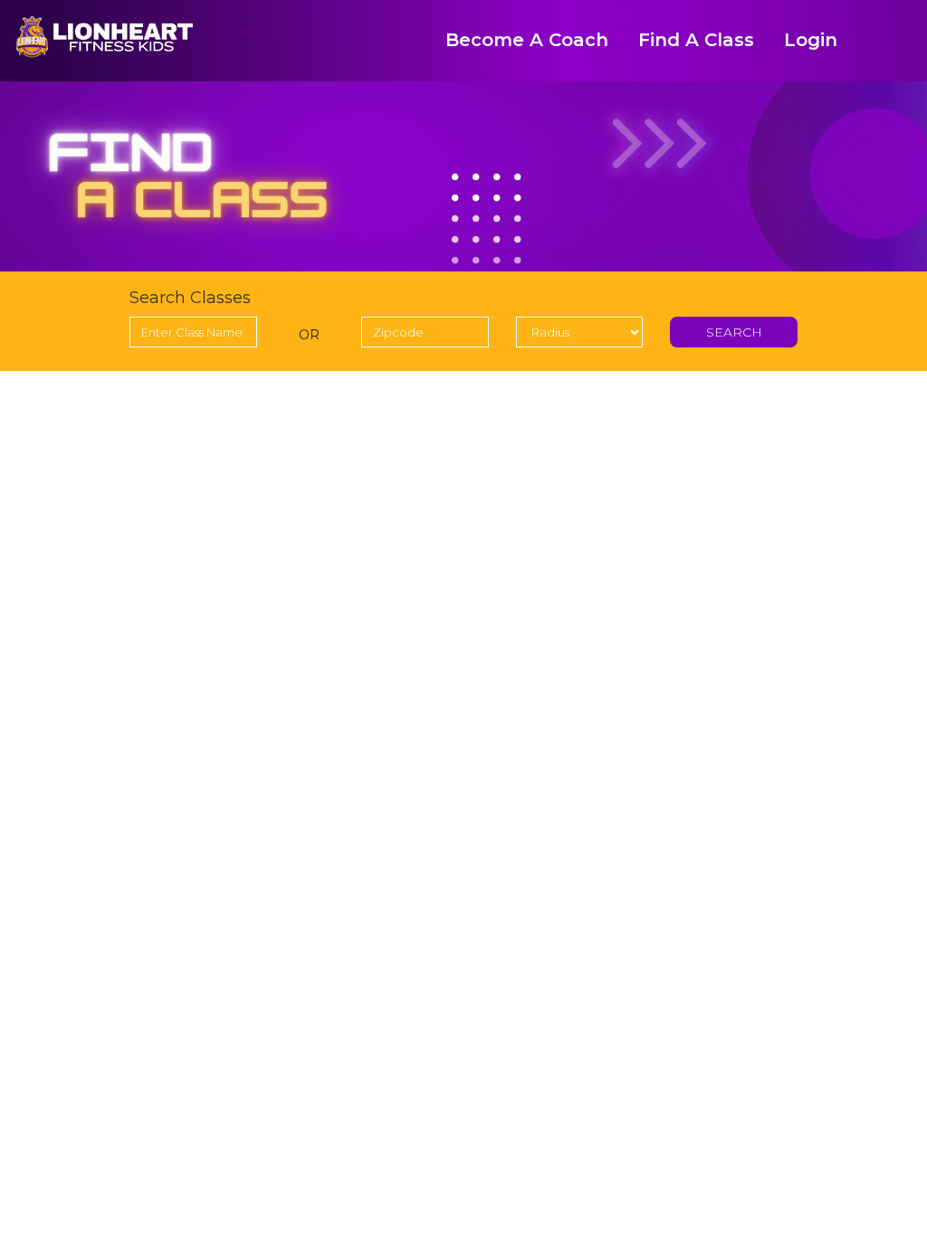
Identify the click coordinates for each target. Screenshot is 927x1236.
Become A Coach (526, 40)
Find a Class (696, 40)
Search (734, 332)
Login (810, 40)
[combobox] (193, 332)
